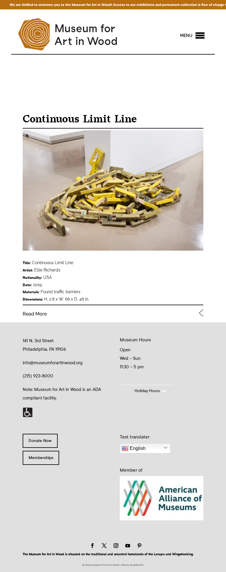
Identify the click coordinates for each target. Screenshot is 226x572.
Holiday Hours (147, 390)
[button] (186, 35)
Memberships (41, 457)
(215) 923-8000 (38, 376)
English (137, 448)
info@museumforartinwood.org (53, 362)
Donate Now (40, 440)
